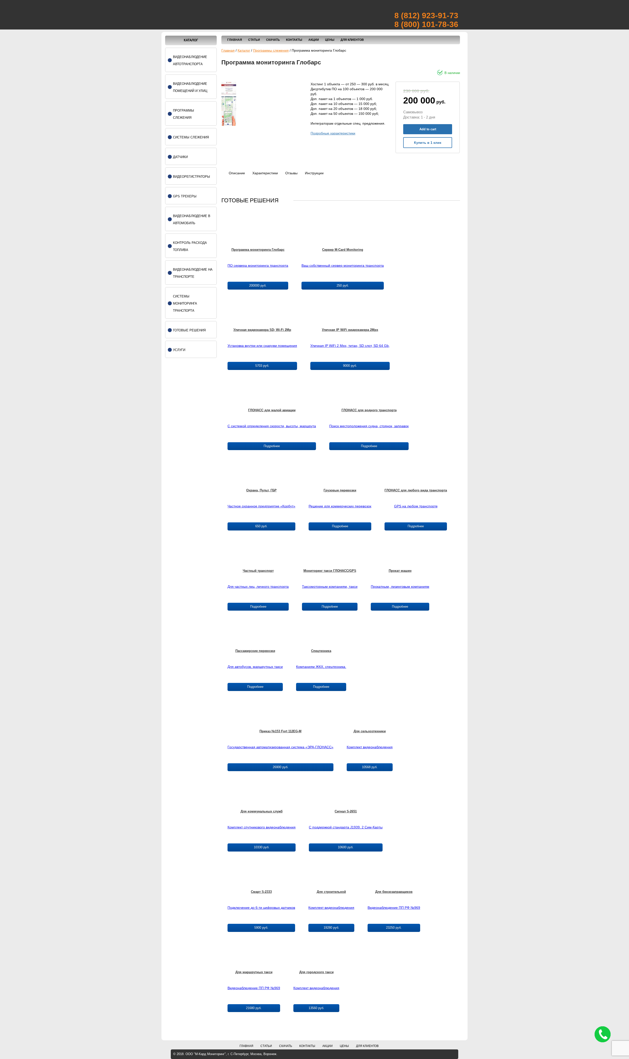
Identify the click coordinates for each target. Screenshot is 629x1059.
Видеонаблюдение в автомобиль (191, 219)
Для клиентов (352, 40)
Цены (329, 40)
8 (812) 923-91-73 (426, 15)
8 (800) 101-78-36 (426, 24)
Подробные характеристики (333, 133)
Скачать (273, 40)
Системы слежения (191, 137)
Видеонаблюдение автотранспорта (190, 60)
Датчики (180, 157)
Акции (313, 40)
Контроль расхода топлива (190, 246)
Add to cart (427, 129)
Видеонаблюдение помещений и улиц (190, 87)
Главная (234, 40)
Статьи (254, 40)
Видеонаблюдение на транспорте (193, 273)
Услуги (179, 350)
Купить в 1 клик (427, 143)
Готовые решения (189, 330)
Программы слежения (271, 50)
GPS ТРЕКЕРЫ (185, 196)
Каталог (244, 50)
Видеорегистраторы (191, 176)
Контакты (294, 40)
